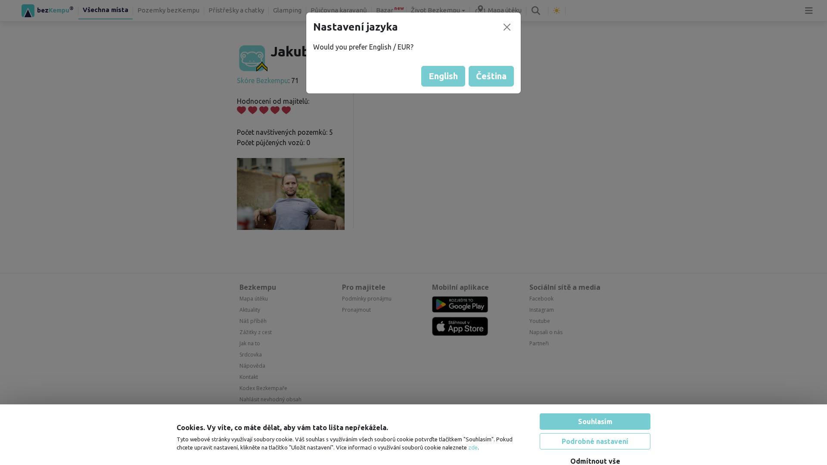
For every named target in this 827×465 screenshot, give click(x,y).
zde (473, 433)
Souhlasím (595, 406)
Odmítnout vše (595, 446)
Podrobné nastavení (595, 426)
